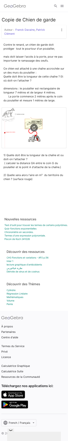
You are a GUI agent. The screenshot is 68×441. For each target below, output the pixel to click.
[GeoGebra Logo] (15, 6)
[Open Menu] (62, 6)
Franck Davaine (25, 29)
